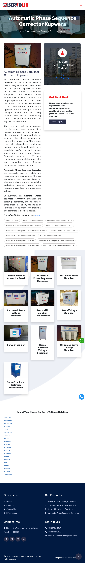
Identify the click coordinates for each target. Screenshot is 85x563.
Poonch (7, 450)
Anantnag (8, 417)
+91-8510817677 (61, 76)
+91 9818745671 (54, 528)
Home (21, 31)
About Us (10, 505)
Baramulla (8, 423)
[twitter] (12, 539)
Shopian (7, 468)
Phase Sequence (12, 220)
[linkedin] (23, 539)
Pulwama (7, 453)
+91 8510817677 (54, 532)
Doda (6, 429)
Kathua (6, 438)
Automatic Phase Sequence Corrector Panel (22, 245)
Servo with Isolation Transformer (61, 509)
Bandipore (8, 420)
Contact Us (11, 509)
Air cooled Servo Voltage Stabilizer (61, 501)
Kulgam (7, 444)
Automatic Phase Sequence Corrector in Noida (56, 240)
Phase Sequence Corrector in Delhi (59, 225)
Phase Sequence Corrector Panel (59, 220)
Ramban (7, 459)
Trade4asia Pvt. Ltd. (73, 557)
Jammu (7, 435)
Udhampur (8, 474)
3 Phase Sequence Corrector (50, 235)
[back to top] (78, 556)
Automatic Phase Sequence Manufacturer (59, 245)
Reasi (6, 462)
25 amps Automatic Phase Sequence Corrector (23, 225)
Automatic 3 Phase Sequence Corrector (20, 235)
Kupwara (7, 447)
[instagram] (17, 539)
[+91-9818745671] (81, 340)
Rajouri (6, 456)
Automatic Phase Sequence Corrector (63, 230)
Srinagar (7, 471)
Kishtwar (7, 441)
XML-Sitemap (11, 513)
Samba (6, 465)
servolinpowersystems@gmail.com (62, 535)
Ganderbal (8, 432)
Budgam (7, 426)
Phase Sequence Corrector (33, 220)
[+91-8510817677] (81, 397)
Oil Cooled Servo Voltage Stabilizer (61, 505)
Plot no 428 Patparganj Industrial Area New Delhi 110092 (21, 530)
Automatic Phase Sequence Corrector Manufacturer (25, 230)
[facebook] (6, 539)
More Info (38, 215)
